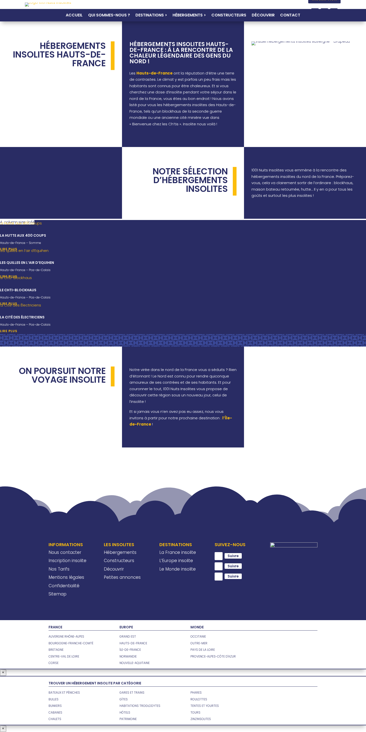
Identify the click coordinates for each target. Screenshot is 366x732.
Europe (126, 627)
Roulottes (198, 699)
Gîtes (124, 699)
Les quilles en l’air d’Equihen (27, 262)
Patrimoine (128, 719)
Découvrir (263, 15)
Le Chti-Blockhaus (18, 290)
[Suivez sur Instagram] (219, 566)
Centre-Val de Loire (64, 656)
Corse (54, 663)
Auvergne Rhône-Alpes (66, 636)
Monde (197, 627)
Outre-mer (198, 643)
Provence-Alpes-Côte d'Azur (213, 656)
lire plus (8, 331)
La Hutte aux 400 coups (23, 235)
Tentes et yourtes (204, 706)
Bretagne (56, 650)
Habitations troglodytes (140, 706)
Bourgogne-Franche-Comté (71, 643)
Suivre (233, 555)
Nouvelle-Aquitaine (135, 663)
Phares (196, 692)
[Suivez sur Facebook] (219, 556)
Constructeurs (228, 15)
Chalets (55, 719)
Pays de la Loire (202, 650)
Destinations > (151, 15)
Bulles (54, 699)
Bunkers (55, 706)
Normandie (128, 656)
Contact (290, 15)
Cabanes (55, 712)
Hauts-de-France (133, 643)
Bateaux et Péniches (64, 692)
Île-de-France (130, 650)
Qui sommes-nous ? (109, 15)
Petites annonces (122, 577)
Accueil (74, 15)
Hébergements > (189, 15)
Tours (195, 712)
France (55, 627)
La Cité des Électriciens (22, 317)
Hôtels (125, 712)
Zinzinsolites (200, 719)
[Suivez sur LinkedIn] (219, 577)
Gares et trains (132, 692)
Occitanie (198, 636)
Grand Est (128, 636)
